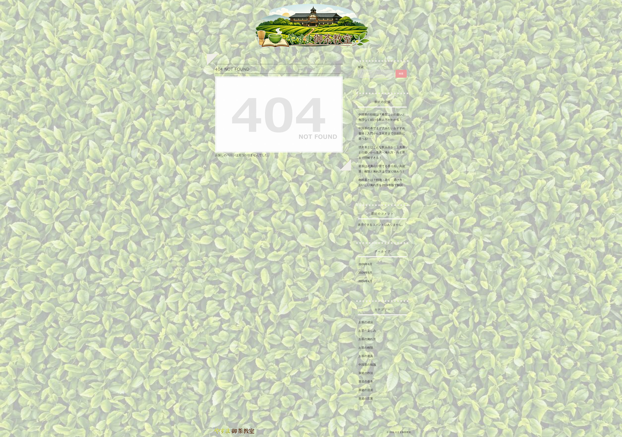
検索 (361, 67)
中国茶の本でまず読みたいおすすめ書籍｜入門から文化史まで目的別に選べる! (381, 133)
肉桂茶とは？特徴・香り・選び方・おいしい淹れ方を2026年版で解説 (381, 182)
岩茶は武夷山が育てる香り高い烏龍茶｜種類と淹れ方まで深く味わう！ (381, 169)
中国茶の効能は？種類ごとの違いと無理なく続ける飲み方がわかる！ (381, 117)
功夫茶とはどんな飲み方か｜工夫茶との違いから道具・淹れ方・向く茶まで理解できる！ (381, 152)
